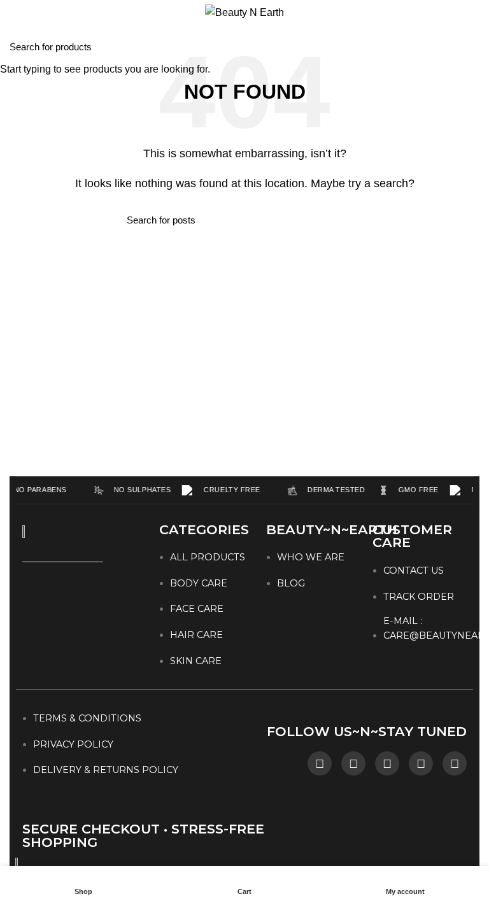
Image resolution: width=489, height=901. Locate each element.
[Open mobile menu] (15, 12)
